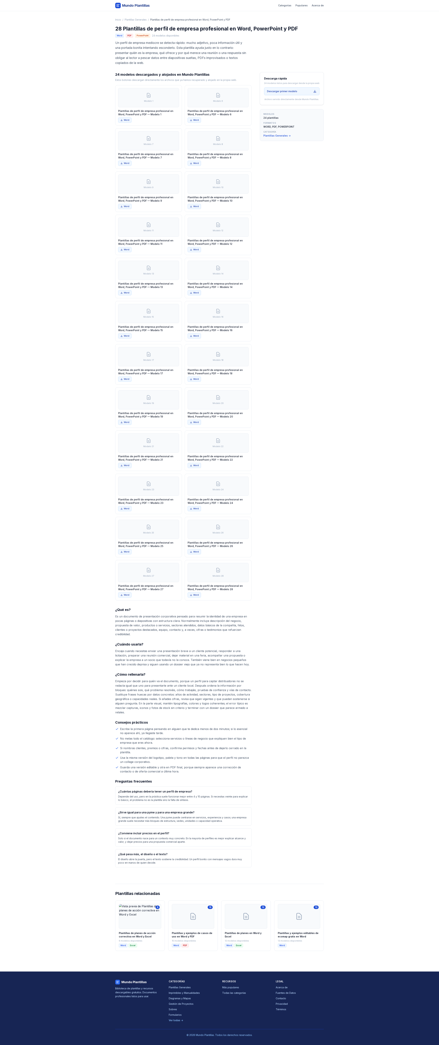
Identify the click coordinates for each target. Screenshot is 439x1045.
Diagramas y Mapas (180, 998)
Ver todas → (176, 1020)
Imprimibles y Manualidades (184, 992)
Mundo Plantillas (134, 982)
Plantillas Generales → (277, 135)
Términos (281, 1009)
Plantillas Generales (136, 19)
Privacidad (282, 1003)
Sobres (173, 1009)
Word (126, 120)
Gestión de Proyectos (181, 1003)
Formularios (175, 1014)
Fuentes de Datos (286, 992)
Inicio (118, 19)
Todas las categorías (234, 992)
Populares (301, 5)
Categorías (284, 5)
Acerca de (318, 5)
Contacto (281, 998)
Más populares (230, 987)
